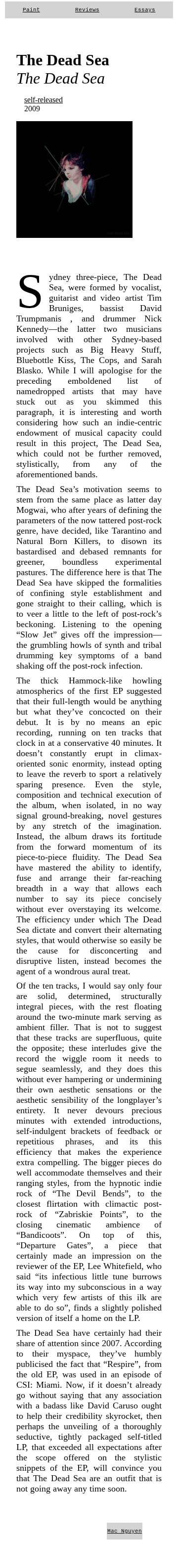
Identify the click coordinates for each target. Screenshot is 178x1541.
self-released (43, 99)
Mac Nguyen (124, 1531)
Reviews (87, 10)
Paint (31, 10)
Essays (144, 10)
